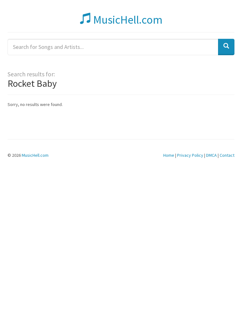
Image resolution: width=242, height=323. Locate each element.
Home (168, 155)
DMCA (211, 155)
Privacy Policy (190, 155)
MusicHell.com (127, 20)
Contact (227, 155)
